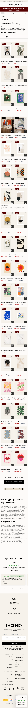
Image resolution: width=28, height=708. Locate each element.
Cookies (17, 669)
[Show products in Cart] (25, 4)
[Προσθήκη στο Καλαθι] (12, 57)
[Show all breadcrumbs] (3, 13)
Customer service (19, 657)
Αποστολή (14, 643)
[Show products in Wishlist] (22, 4)
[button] (21, 701)
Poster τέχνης (10, 13)
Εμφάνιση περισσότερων (14, 482)
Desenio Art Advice (20, 655)
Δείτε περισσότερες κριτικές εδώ (14, 589)
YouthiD (11, 674)
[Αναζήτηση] (5, 4)
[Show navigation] (2, 4)
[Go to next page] (22, 489)
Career (11, 664)
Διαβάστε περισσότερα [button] (8, 32)
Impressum (10, 662)
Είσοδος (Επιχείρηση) (7, 684)
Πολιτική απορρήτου (20, 671)
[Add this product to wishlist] (12, 43)
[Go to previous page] (5, 489)
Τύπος (11, 659)
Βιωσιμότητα (9, 667)
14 (20, 489)
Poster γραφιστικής (21, 13)
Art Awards (10, 681)
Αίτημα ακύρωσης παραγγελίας (19, 675)
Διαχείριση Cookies (20, 678)
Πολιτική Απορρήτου (16, 649)
